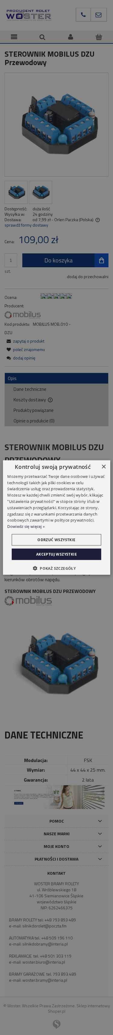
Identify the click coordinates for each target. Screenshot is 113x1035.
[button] (56, 568)
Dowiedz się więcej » (26, 526)
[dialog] (56, 517)
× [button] (103, 466)
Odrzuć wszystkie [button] (56, 539)
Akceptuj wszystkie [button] (56, 554)
